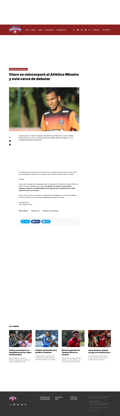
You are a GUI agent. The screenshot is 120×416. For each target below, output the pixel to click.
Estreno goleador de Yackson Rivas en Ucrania (71, 352)
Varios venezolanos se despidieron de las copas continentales (20, 352)
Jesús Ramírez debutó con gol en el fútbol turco (99, 351)
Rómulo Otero (35, 211)
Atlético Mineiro (23, 211)
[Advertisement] (60, 12)
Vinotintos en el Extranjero (18, 69)
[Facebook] (78, 30)
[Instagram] (81, 30)
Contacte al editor (58, 398)
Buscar (97, 30)
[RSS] (89, 30)
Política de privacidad (73, 398)
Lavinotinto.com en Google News (45, 398)
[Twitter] (74, 30)
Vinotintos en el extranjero (51, 211)
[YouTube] (85, 30)
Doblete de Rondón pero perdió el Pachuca (46, 351)
